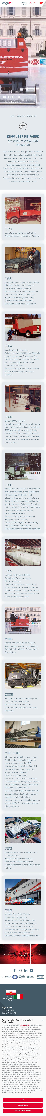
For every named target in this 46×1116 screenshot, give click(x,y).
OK (23, 1100)
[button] (42, 1020)
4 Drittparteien (24, 1025)
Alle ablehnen (23, 1105)
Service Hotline (23, 3)
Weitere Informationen (23, 1111)
